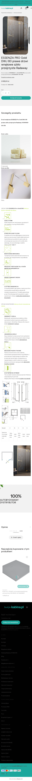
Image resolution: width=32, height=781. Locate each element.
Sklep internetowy (15, 779)
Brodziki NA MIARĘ (6, 742)
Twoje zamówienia (6, 688)
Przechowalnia (5, 695)
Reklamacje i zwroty (7, 678)
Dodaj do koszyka (16, 98)
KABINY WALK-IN (6, 732)
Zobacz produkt (22, 586)
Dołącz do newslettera (10, 622)
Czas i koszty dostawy (7, 671)
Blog (2, 656)
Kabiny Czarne (5, 757)
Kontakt (3, 638)
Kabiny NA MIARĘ (6, 749)
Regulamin (19, 626)
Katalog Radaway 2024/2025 (9, 653)
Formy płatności (6, 674)
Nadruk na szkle (5, 728)
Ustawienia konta (6, 692)
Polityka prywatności (7, 681)
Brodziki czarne (5, 746)
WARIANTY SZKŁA (13, 324)
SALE (3, 721)
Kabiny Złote (4, 753)
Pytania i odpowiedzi (7, 760)
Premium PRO (5, 707)
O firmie (3, 646)
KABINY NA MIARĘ (24, 378)
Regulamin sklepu (6, 649)
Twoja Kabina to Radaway (6, 12)
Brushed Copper (6, 717)
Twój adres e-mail (5, 618)
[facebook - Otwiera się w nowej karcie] (27, 607)
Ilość (2, 90)
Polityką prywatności (13, 629)
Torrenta (3, 710)
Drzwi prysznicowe (18, 12)
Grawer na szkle (5, 735)
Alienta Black (5, 703)
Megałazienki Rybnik (7, 663)
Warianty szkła (5, 739)
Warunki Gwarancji (6, 685)
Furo (2, 714)
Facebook (4, 660)
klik (13, 244)
